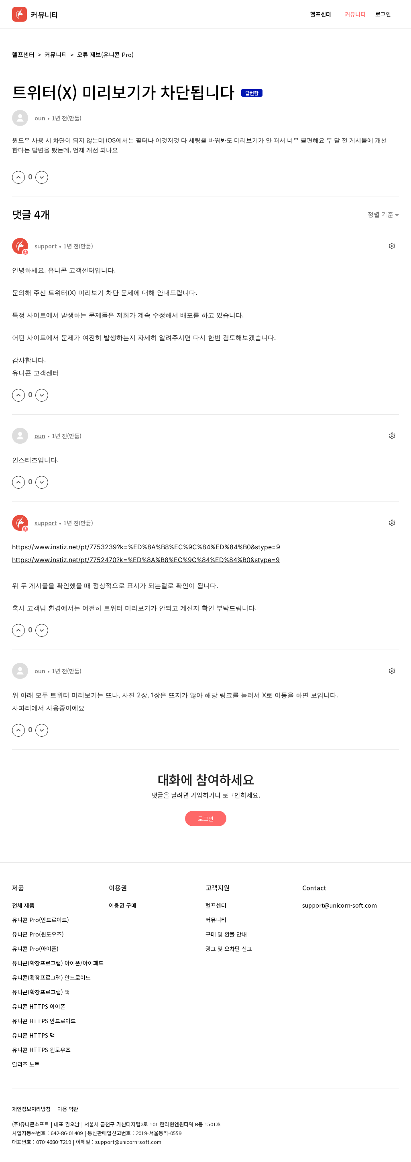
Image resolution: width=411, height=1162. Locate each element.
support (46, 246)
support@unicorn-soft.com (339, 905)
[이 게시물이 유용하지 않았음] (41, 177)
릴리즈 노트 (26, 1064)
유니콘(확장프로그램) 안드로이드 (51, 977)
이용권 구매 (122, 905)
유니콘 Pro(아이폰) (35, 949)
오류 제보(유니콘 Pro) (105, 54)
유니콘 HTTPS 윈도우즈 (41, 1050)
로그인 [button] (383, 14)
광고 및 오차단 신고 (229, 949)
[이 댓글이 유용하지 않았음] (41, 395)
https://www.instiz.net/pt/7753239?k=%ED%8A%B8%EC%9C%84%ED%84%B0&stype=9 (146, 547)
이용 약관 (67, 1109)
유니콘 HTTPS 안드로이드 (44, 1021)
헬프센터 (320, 14)
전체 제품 (23, 905)
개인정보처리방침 (31, 1109)
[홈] (19, 14)
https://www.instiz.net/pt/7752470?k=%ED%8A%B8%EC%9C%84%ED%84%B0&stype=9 (146, 560)
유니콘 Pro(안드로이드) (40, 920)
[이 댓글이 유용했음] (18, 395)
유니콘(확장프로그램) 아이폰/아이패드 (58, 963)
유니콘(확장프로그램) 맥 (41, 992)
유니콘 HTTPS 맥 (33, 1035)
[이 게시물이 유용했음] (18, 177)
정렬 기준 (381, 214)
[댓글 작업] (392, 246)
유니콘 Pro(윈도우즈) (38, 934)
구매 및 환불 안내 (226, 934)
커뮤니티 (355, 14)
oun (40, 118)
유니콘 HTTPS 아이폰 (38, 1006)
